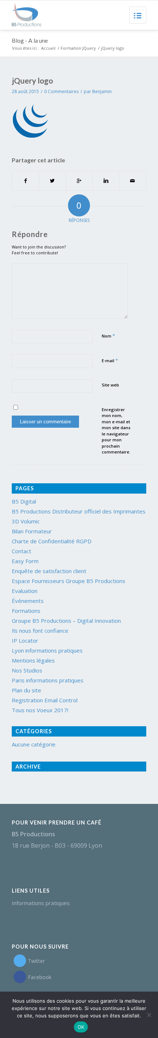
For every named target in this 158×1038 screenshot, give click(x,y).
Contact (21, 551)
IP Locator (25, 640)
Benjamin (102, 91)
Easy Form (25, 561)
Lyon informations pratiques (47, 650)
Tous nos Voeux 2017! (40, 710)
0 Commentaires (61, 91)
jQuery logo (32, 80)
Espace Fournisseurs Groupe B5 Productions (68, 581)
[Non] (148, 1014)
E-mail (110, 360)
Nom (108, 335)
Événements (28, 600)
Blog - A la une (30, 40)
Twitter (36, 960)
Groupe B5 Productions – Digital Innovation (66, 620)
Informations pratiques (41, 903)
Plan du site (26, 690)
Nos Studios (27, 670)
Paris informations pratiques (47, 680)
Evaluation (24, 590)
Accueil (48, 48)
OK (81, 1027)
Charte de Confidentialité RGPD (51, 541)
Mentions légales (33, 660)
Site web (110, 385)
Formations (26, 610)
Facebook (39, 977)
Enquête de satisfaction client (49, 571)
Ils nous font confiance (40, 630)
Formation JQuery (78, 48)
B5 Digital (24, 501)
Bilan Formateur (32, 531)
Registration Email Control (45, 700)
